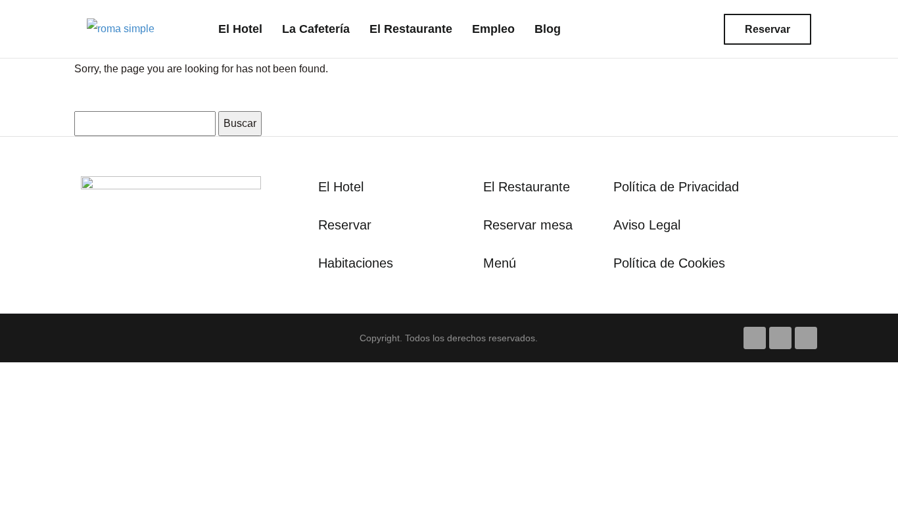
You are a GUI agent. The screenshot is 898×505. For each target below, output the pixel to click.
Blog (547, 29)
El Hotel (240, 29)
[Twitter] (806, 338)
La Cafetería (316, 29)
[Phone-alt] (662, 29)
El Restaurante (410, 29)
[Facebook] (755, 338)
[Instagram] (780, 338)
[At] (692, 29)
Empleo (493, 29)
